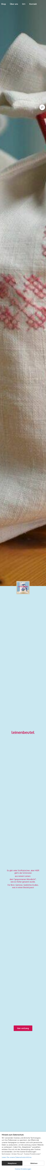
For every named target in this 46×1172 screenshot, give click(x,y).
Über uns (14, 4)
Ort (23, 4)
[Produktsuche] (42, 107)
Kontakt (33, 4)
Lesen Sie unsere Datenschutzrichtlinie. (17, 1157)
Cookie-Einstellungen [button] (23, 1169)
